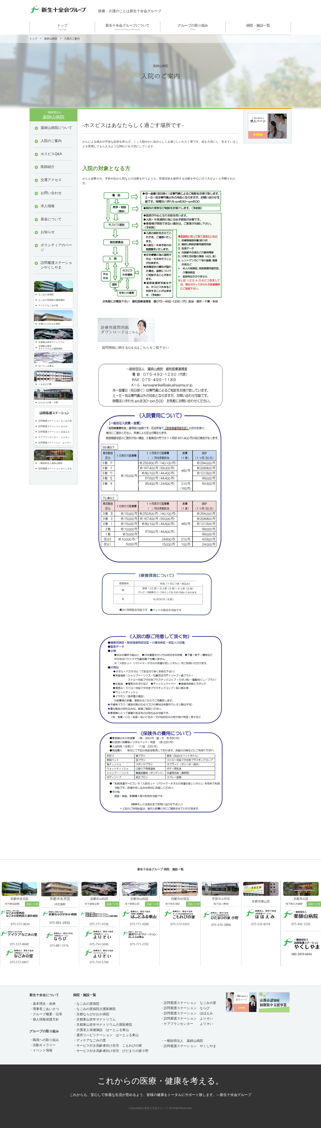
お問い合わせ (51, 193)
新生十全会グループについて (127, 27)
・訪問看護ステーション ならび (185, 1008)
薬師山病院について (56, 128)
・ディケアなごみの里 (89, 1040)
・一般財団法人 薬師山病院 (181, 1041)
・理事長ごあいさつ (44, 1009)
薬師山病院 (50, 38)
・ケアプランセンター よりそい (186, 1023)
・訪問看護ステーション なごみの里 (188, 1003)
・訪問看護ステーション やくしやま (188, 1046)
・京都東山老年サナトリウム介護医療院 (102, 1024)
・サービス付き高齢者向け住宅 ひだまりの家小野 (110, 1051)
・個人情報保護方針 (44, 1019)
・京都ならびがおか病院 (91, 1014)
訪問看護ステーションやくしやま (56, 265)
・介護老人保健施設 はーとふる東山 (101, 1030)
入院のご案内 (51, 141)
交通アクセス (51, 180)
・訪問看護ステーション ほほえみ (186, 1013)
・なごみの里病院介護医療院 (94, 1009)
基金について (51, 219)
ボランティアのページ (56, 247)
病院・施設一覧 (258, 27)
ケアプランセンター (49, 437)
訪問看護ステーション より (52, 442)
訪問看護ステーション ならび (52, 426)
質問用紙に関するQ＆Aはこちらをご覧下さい (135, 347)
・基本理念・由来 (42, 1003)
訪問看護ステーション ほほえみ (54, 432)
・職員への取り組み (44, 1040)
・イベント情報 (40, 1050)
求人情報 (48, 206)
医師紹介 (48, 167)
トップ (62, 27)
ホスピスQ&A (51, 154)
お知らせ (48, 232)
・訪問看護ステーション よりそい (186, 1018)
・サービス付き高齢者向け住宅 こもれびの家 (107, 1045)
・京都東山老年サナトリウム (94, 1019)
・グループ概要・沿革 (45, 1014)
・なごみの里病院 (86, 1003)
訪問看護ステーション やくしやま (55, 468)
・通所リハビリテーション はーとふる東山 (106, 1035)
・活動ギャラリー (42, 1045)
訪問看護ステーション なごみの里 (55, 421)
